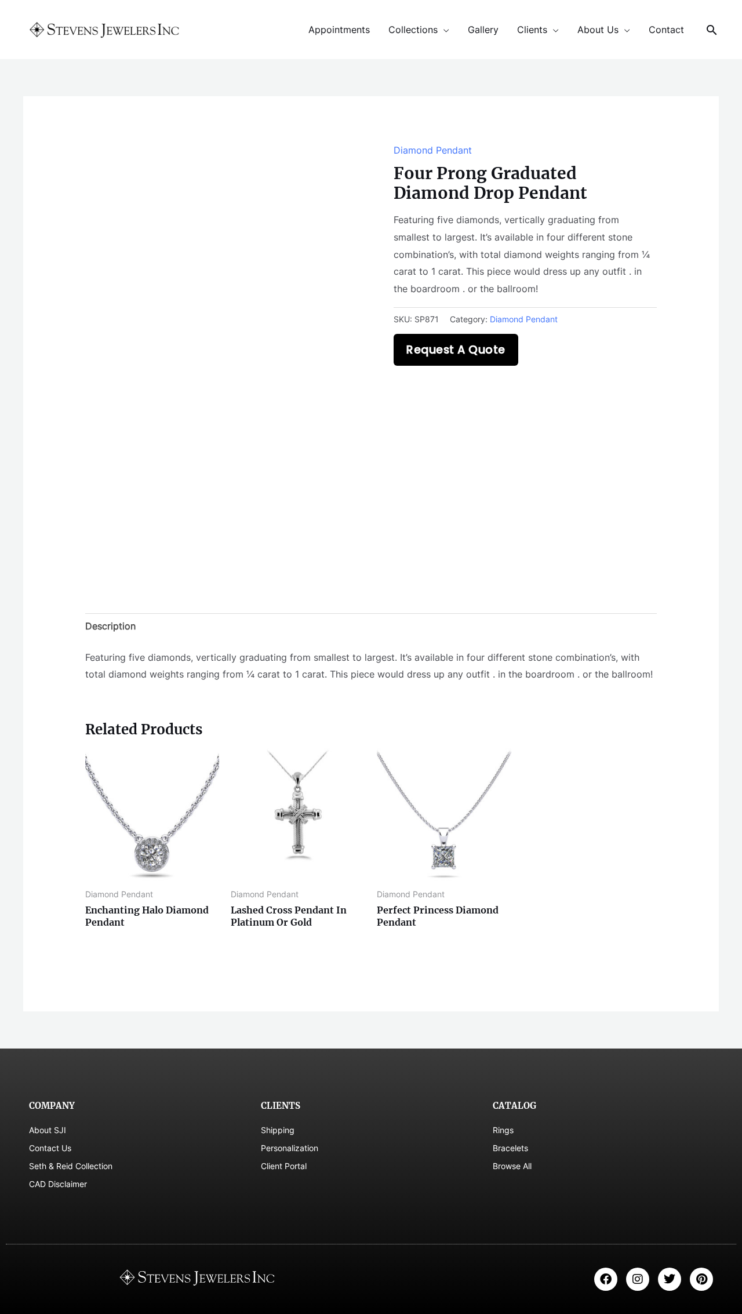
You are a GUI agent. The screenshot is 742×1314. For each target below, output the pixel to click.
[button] (712, 30)
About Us (598, 29)
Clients (532, 29)
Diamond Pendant (433, 150)
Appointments (339, 29)
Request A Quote (455, 350)
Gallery (483, 29)
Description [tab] (110, 626)
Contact (666, 29)
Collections (413, 29)
